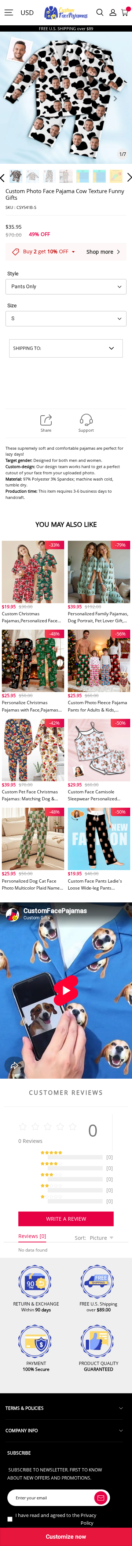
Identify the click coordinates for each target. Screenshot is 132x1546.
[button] (17, 107)
